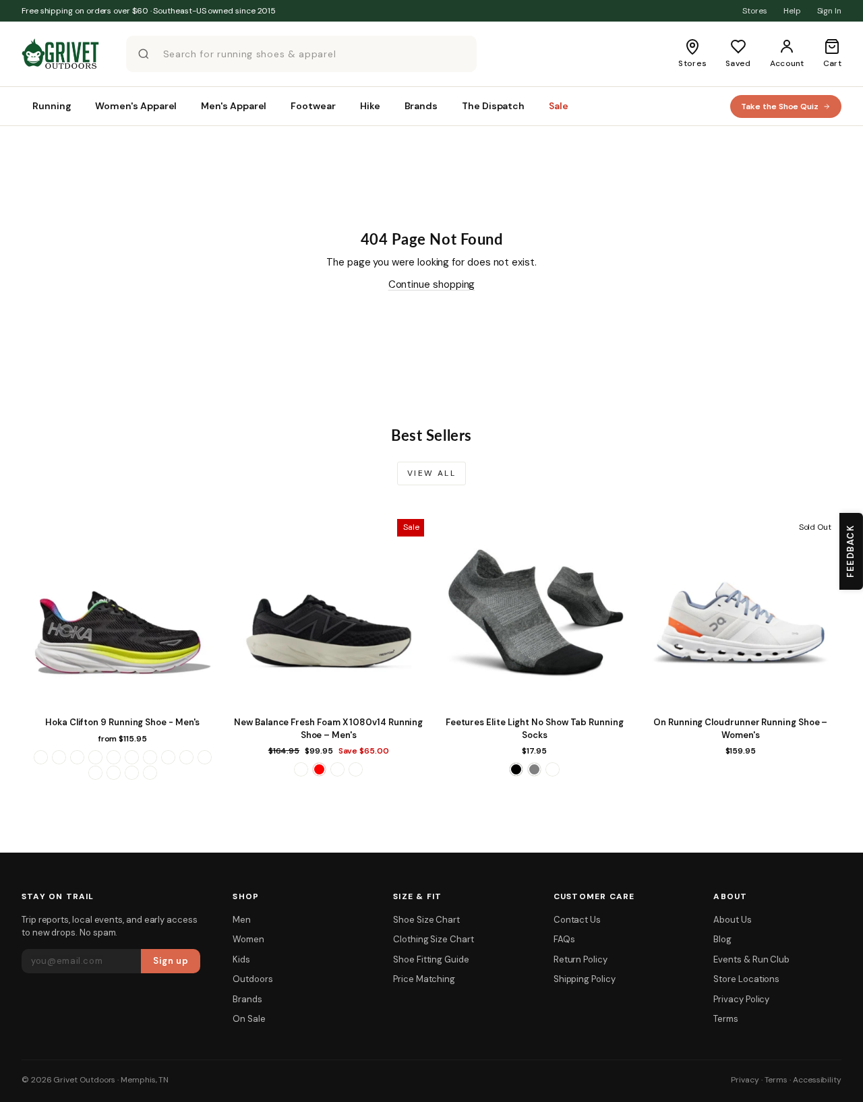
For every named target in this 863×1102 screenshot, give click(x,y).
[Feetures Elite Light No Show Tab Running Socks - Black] (516, 769)
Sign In (829, 10)
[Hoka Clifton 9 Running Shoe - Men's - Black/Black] (59, 757)
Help (792, 10)
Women (248, 939)
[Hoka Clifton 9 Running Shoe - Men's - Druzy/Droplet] (113, 757)
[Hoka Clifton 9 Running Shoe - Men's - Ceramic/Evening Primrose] (77, 757)
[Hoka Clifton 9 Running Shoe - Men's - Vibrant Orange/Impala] (113, 772)
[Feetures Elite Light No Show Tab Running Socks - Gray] (534, 769)
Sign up (171, 961)
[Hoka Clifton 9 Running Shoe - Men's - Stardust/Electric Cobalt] (95, 772)
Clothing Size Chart (433, 939)
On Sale (249, 1018)
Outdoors (252, 979)
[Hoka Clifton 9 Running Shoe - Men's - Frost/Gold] (131, 757)
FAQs (564, 939)
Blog (722, 939)
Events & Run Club (751, 959)
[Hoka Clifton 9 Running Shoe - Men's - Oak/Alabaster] (168, 757)
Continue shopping (431, 284)
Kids (241, 959)
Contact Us (577, 919)
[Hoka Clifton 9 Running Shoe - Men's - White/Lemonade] (131, 772)
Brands (247, 999)
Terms (725, 1018)
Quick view (122, 696)
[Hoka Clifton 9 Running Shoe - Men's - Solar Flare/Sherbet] (204, 757)
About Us (732, 919)
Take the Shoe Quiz (780, 106)
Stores (754, 10)
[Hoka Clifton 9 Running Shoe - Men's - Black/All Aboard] (40, 757)
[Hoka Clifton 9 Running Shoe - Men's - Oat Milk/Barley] (186, 757)
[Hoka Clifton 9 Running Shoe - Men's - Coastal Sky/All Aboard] (95, 757)
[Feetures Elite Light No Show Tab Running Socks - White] (552, 769)
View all (431, 473)
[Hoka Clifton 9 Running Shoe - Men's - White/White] (150, 772)
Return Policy (580, 959)
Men (242, 919)
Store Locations (746, 979)
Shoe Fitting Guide (431, 959)
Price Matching (424, 979)
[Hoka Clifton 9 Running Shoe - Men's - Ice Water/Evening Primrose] (150, 757)
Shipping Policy (585, 979)
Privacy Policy (741, 999)
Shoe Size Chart (426, 919)
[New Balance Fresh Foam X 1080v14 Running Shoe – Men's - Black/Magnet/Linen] (301, 769)
